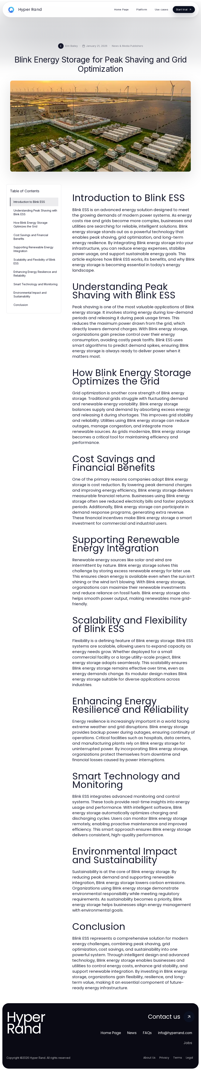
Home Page (111, 1032)
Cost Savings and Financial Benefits (31, 236)
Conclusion (21, 304)
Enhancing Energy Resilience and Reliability (35, 273)
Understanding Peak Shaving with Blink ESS (35, 212)
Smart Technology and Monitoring (36, 284)
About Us (149, 1058)
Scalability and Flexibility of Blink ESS (34, 261)
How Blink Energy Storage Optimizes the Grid (31, 224)
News (132, 1032)
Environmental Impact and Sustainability (30, 294)
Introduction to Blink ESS (29, 201)
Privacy (164, 1058)
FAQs (147, 1032)
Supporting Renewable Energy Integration (33, 249)
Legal (189, 1058)
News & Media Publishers (127, 45)
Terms (177, 1058)
